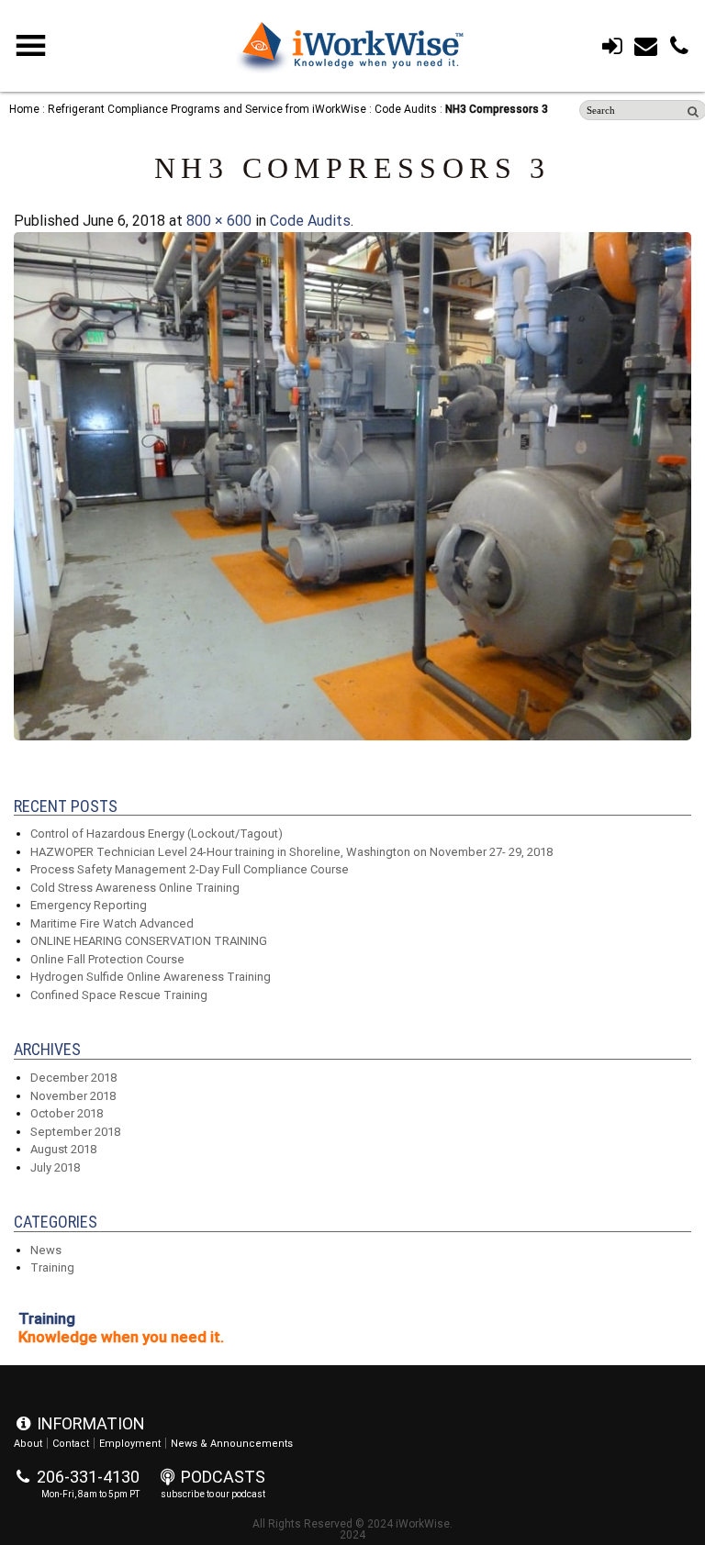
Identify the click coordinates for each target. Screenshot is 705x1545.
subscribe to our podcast (213, 1494)
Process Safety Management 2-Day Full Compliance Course (189, 869)
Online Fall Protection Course (107, 959)
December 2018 (73, 1077)
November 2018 (73, 1096)
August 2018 (63, 1149)
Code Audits (310, 220)
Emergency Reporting (88, 905)
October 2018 (66, 1113)
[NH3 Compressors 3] (352, 735)
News (46, 1250)
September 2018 (75, 1132)
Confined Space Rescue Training (118, 995)
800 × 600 (219, 220)
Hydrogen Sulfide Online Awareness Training (150, 977)
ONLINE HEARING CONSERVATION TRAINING (148, 941)
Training (52, 1267)
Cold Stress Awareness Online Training (135, 888)
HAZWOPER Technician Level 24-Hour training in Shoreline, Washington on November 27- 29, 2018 (291, 852)
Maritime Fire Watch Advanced (112, 923)
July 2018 (55, 1167)
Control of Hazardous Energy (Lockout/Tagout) (156, 833)
